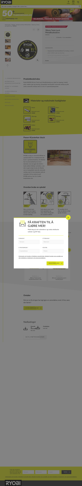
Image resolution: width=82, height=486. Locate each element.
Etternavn (46, 238)
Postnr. (45, 247)
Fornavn (21, 238)
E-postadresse (23, 247)
